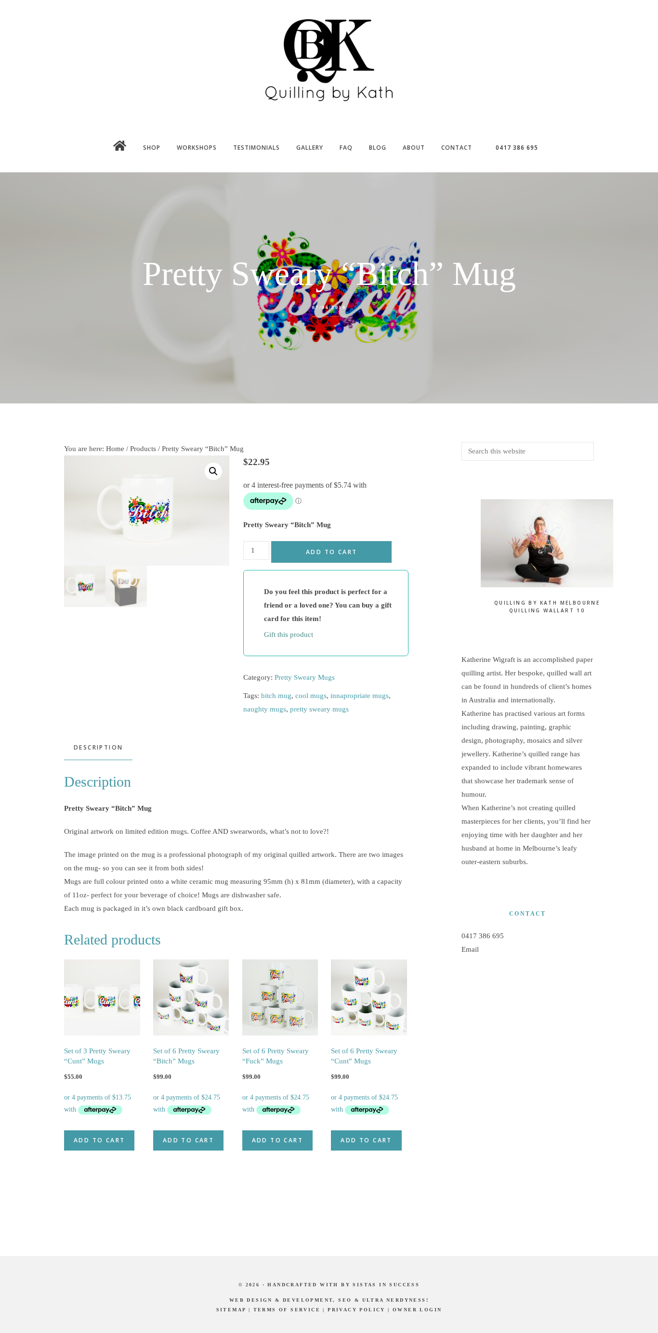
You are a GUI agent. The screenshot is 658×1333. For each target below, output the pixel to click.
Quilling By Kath (329, 60)
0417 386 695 (482, 936)
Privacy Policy (356, 1309)
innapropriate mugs (359, 695)
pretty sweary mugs (319, 709)
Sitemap (231, 1309)
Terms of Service (286, 1309)
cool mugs (311, 695)
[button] (213, 471)
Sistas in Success (386, 1284)
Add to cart (331, 552)
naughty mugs (264, 709)
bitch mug (276, 695)
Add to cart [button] (99, 1140)
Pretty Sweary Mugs (305, 677)
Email (470, 949)
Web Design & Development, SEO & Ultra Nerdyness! (329, 1300)
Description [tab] (98, 747)
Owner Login (417, 1309)
